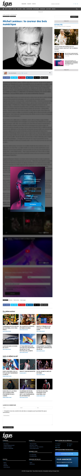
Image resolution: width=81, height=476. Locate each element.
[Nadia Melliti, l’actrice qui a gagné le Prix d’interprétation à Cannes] (11, 384)
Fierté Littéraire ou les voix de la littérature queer (44, 328)
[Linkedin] (56, 446)
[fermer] (45, 167)
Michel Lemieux (16, 300)
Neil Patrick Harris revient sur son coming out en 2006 (71, 54)
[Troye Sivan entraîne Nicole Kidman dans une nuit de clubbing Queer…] (66, 37)
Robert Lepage (23, 300)
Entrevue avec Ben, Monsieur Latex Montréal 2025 (42, 392)
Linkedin (58, 445)
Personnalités (12, 16)
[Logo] (12, 4)
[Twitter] (77, 4)
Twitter (70, 445)
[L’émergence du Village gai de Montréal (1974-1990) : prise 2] (11, 319)
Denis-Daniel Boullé (12, 73)
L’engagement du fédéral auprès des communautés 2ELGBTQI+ (44, 347)
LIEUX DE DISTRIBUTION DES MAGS (64, 449)
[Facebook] (74, 4)
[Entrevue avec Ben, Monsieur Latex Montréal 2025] (44, 384)
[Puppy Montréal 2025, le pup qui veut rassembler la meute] (11, 364)
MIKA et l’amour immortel (28, 371)
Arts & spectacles (14, 14)
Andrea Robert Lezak (7, 376)
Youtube (58, 447)
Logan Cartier (56, 51)
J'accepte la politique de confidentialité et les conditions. (32, 198)
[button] (76, 8)
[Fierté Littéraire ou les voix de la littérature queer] (44, 319)
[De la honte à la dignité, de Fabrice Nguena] (28, 319)
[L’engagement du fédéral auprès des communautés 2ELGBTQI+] (44, 339)
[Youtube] (56, 447)
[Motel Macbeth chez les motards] (44, 364)
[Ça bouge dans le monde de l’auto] (11, 339)
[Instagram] (75, 4)
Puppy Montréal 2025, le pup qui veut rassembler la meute (10, 373)
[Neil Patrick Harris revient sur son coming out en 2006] (59, 56)
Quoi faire (8, 14)
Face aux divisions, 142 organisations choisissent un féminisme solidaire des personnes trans (71, 62)
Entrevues (10, 300)
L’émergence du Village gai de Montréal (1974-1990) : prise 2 (11, 328)
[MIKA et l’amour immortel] (28, 364)
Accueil (4, 14)
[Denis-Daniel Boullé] (5, 73)
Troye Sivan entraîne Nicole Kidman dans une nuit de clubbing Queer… (66, 48)
